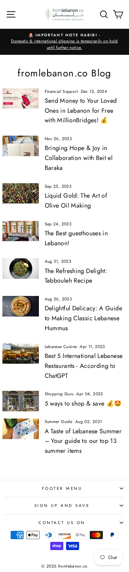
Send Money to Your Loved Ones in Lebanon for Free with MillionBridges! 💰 (81, 110)
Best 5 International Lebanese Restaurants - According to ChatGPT (84, 365)
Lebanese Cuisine (61, 347)
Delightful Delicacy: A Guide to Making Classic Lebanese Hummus (83, 318)
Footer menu (62, 488)
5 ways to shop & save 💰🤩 (83, 403)
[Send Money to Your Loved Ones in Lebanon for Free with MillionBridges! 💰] (20, 98)
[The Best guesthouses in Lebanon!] (20, 231)
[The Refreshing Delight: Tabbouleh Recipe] (20, 268)
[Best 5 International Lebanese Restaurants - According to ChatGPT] (20, 354)
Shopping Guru (59, 394)
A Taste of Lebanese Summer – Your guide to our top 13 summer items (83, 441)
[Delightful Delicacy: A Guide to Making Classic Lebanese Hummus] (20, 306)
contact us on (62, 522)
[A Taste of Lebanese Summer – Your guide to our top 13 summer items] (20, 429)
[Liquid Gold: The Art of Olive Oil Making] (20, 193)
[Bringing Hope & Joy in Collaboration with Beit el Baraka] (20, 146)
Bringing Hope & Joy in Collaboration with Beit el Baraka (79, 158)
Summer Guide (58, 422)
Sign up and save (62, 505)
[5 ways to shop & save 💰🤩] (20, 401)
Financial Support (61, 91)
